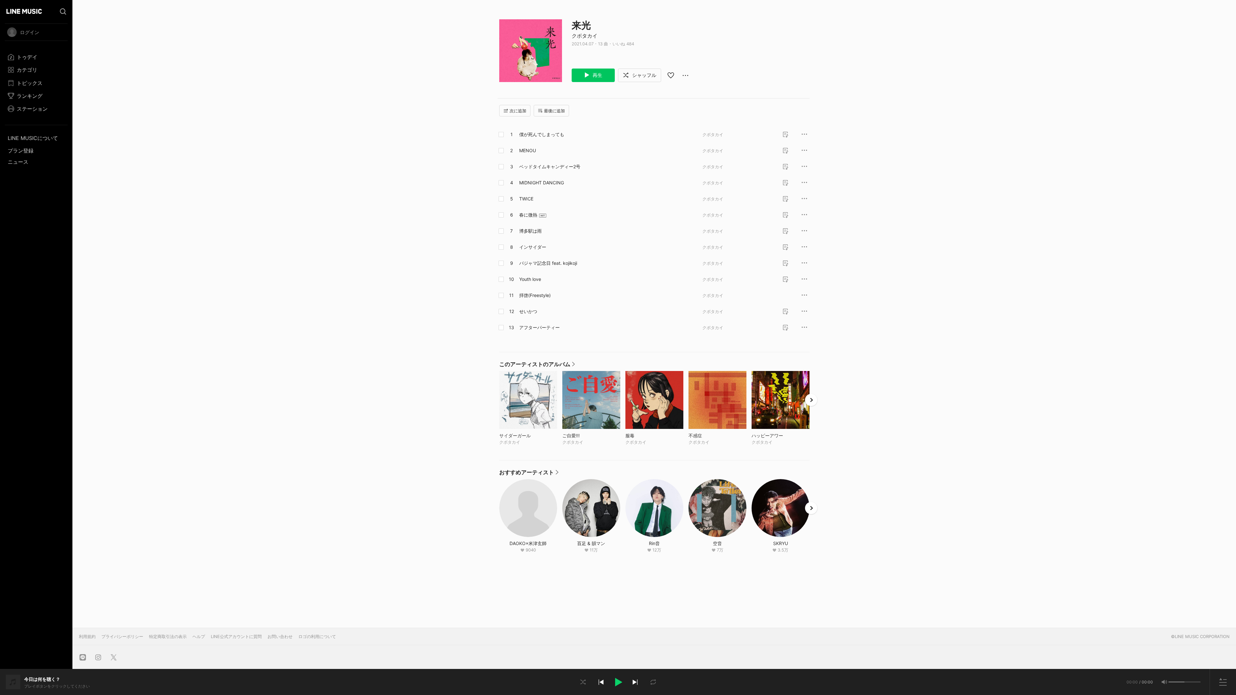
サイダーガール (528, 435)
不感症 (708, 435)
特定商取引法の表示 (168, 636)
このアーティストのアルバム (537, 366)
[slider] (1176, 681)
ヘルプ (198, 636)
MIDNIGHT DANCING (541, 182)
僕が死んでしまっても (541, 134)
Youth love (530, 279)
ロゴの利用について (317, 636)
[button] (618, 682)
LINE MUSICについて (33, 138)
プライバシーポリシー (122, 636)
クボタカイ (584, 35)
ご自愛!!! (584, 435)
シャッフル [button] (643, 75)
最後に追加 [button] (554, 110)
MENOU (527, 150)
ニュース (18, 162)
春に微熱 (528, 215)
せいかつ (528, 311)
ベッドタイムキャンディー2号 (549, 166)
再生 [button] (596, 75)
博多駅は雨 (530, 231)
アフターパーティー (539, 327)
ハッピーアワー (781, 435)
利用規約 (87, 636)
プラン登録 (20, 150)
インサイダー (532, 247)
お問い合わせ (280, 636)
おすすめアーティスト (528, 474)
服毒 (643, 435)
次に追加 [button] (518, 110)
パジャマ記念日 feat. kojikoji (548, 263)
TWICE (526, 198)
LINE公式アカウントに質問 (236, 636)
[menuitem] (36, 57)
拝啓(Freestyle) (535, 295)
